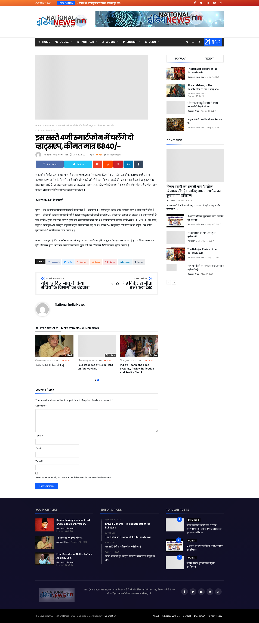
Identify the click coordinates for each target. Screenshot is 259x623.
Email (38, 448)
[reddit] (108, 164)
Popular (180, 58)
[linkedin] (128, 164)
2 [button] (98, 380)
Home (38, 125)
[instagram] (221, 3)
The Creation (109, 616)
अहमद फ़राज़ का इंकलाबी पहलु (49, 365)
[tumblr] (138, 164)
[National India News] (61, 11)
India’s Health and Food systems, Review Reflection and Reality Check (137, 368)
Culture (192, 540)
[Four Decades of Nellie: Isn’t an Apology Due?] (97, 346)
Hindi (69, 355)
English (153, 355)
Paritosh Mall (193, 241)
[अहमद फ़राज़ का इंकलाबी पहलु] (54, 346)
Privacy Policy (215, 616)
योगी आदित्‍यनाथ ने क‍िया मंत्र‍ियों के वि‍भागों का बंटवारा (65, 283)
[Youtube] (214, 3)
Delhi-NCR (193, 520)
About (156, 616)
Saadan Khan (193, 111)
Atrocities (110, 355)
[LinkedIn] (208, 3)
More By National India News (80, 328)
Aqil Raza (170, 200)
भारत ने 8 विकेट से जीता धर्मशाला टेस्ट (131, 283)
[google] (97, 164)
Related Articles (46, 328)
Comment (41, 405)
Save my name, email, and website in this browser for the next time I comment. (73, 477)
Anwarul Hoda (62, 542)
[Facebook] (195, 3)
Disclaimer (199, 616)
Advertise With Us (171, 616)
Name (39, 435)
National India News (53, 154)
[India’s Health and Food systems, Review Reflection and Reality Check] (139, 346)
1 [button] (95, 380)
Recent (209, 58)
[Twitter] (201, 3)
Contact (187, 616)
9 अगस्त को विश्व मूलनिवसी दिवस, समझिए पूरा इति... (98, 3)
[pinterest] (118, 164)
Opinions (49, 125)
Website (39, 461)
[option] (54, 351)
